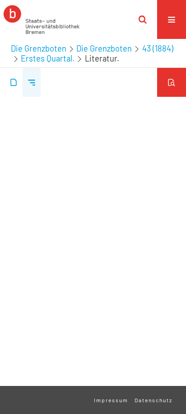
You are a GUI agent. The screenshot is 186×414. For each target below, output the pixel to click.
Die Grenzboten (38, 48)
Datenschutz (153, 400)
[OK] (142, 19)
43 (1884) (157, 48)
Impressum (111, 400)
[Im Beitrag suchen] (171, 82)
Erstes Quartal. (47, 58)
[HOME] (41, 19)
